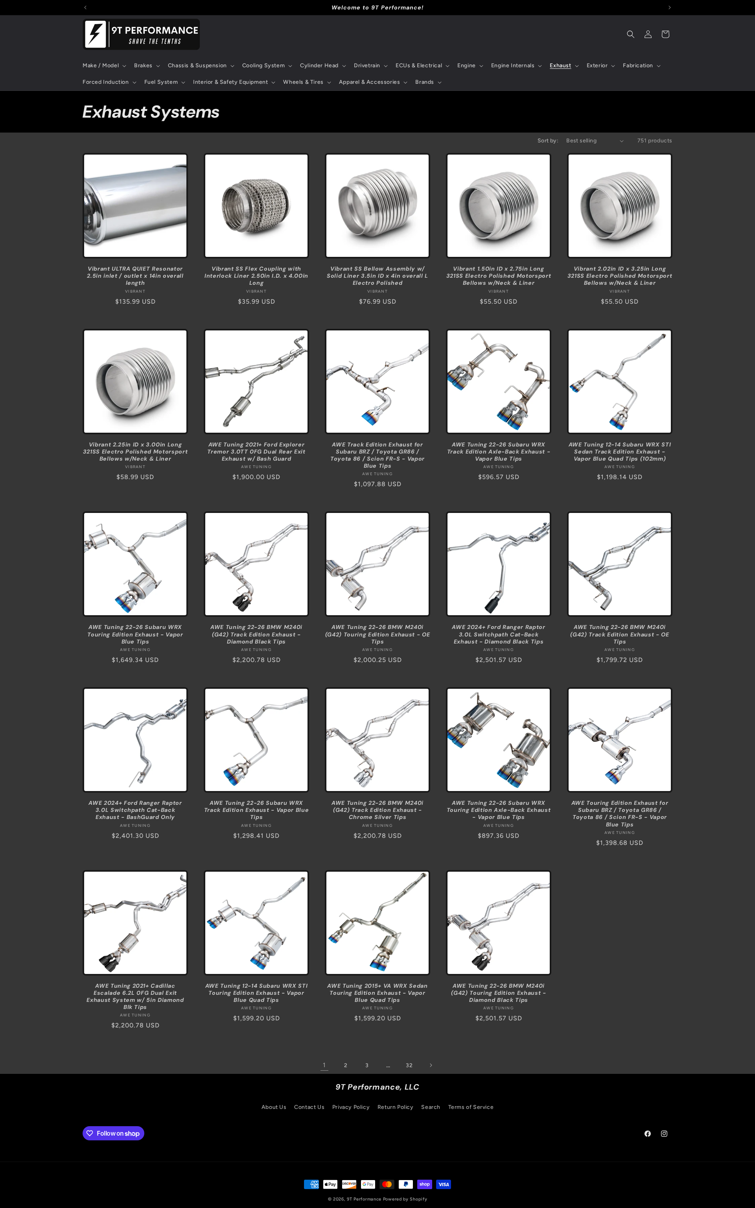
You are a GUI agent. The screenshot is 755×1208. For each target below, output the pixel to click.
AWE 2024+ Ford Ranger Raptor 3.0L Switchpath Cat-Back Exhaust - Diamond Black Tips (498, 634)
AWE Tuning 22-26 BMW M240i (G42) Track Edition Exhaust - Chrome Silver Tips (377, 810)
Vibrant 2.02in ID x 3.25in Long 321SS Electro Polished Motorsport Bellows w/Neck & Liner (619, 275)
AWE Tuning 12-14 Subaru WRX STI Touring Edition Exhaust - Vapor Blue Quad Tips (256, 992)
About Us (274, 1106)
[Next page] (430, 1065)
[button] (103, 65)
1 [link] (324, 1065)
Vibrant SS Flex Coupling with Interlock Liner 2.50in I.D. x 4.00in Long (256, 275)
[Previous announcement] (85, 7)
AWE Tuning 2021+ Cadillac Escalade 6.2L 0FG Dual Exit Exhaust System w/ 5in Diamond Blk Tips (135, 996)
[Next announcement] (669, 7)
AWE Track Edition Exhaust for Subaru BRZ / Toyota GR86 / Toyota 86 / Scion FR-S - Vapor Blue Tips (377, 455)
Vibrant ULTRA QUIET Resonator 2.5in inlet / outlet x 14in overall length (135, 275)
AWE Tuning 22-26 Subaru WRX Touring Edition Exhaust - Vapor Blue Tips (135, 634)
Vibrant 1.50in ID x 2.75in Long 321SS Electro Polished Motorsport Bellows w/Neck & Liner (498, 275)
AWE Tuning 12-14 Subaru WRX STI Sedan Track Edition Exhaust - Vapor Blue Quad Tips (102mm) (620, 451)
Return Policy (396, 1106)
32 (409, 1065)
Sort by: (548, 140)
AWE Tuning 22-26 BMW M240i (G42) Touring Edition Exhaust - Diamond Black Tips (498, 992)
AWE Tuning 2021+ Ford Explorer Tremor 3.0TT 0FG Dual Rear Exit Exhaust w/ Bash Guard (256, 451)
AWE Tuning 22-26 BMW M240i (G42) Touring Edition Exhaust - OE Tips (377, 634)
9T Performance (364, 1199)
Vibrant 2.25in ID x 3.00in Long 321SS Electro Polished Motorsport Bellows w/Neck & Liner (135, 451)
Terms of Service (471, 1106)
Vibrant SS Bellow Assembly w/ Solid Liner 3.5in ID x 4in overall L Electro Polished (377, 275)
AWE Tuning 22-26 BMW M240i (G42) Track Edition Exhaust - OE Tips (619, 634)
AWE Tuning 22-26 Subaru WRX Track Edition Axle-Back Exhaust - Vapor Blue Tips (499, 451)
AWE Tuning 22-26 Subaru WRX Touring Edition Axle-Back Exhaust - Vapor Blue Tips (499, 810)
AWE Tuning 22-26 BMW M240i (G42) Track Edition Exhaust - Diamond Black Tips (256, 634)
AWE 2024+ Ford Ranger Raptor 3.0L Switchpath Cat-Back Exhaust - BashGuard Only (135, 810)
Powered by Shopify (405, 1199)
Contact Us (309, 1106)
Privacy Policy (351, 1106)
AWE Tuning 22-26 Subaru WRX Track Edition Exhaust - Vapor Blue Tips (256, 810)
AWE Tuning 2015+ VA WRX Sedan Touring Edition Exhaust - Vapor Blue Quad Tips (377, 992)
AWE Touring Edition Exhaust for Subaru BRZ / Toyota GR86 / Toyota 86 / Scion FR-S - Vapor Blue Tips (619, 813)
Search (430, 1106)
